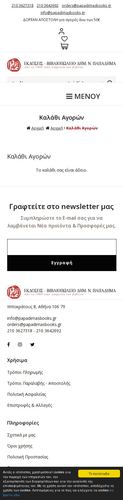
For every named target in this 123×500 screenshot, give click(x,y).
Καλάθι (64, 46)
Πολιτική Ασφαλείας (26, 394)
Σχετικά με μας (21, 435)
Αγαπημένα (64, 38)
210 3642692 (48, 5)
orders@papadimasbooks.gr (86, 5)
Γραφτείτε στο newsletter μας (61, 206)
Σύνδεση (61, 31)
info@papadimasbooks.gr (63, 12)
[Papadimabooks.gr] (61, 70)
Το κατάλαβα (99, 473)
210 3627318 (22, 5)
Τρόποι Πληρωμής (25, 372)
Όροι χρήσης (19, 446)
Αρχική (37, 128)
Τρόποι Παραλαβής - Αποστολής (38, 383)
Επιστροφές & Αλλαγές (29, 405)
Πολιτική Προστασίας (27, 457)
